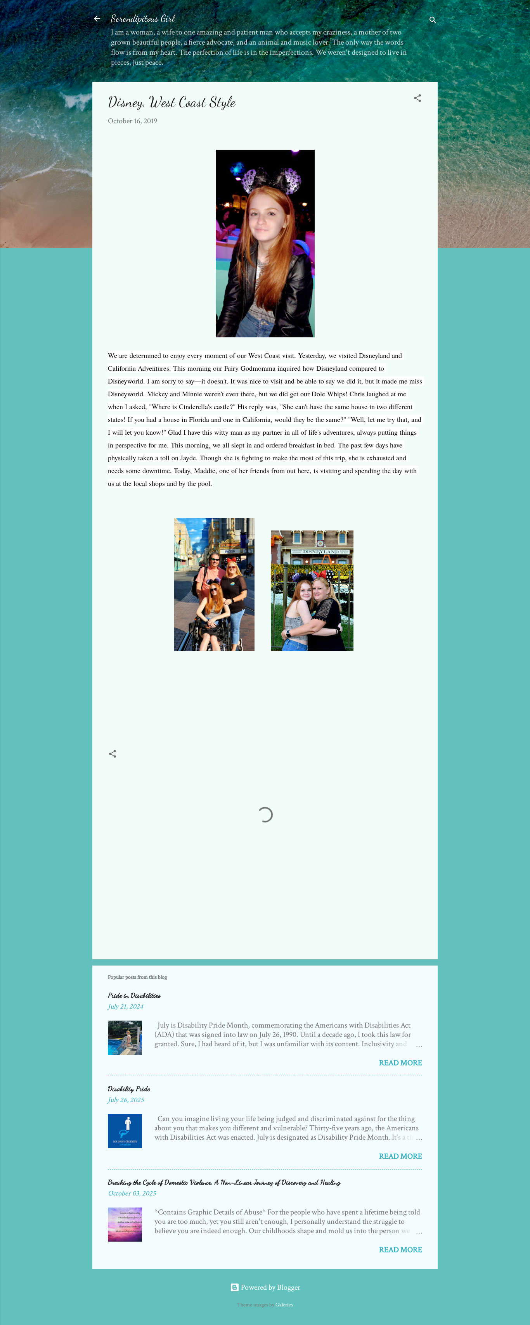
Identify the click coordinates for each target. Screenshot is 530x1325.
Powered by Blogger (269, 1287)
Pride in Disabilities (134, 995)
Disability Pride (129, 1088)
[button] (417, 99)
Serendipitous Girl (142, 18)
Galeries (284, 1304)
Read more (400, 1063)
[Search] (433, 21)
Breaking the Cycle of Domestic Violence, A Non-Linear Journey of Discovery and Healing (224, 1182)
